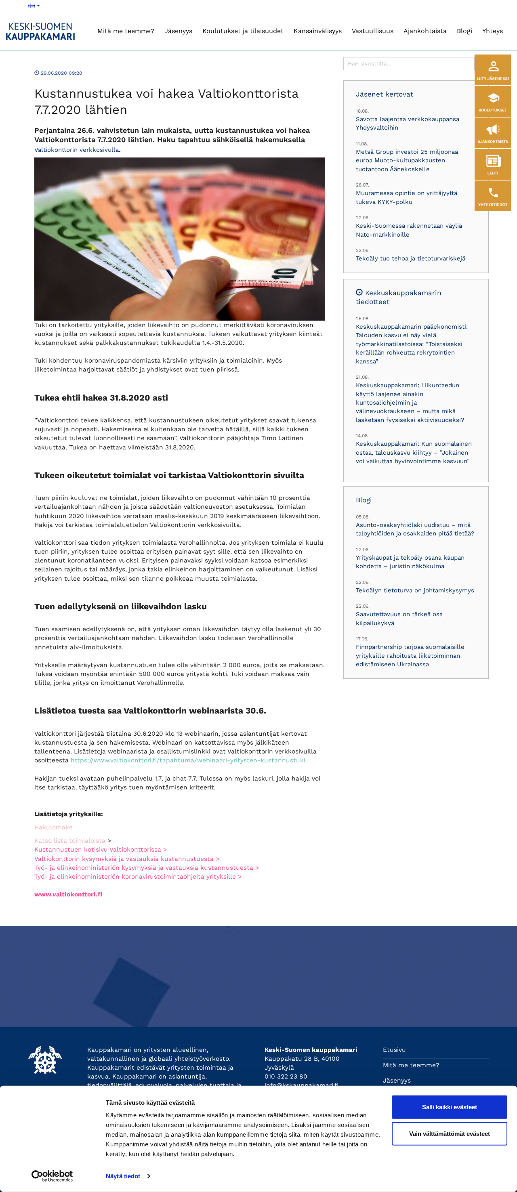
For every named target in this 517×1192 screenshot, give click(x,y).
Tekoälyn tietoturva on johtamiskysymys (415, 590)
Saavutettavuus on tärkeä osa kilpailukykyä (399, 618)
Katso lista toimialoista (69, 840)
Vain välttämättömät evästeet (449, 1133)
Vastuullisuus (372, 31)
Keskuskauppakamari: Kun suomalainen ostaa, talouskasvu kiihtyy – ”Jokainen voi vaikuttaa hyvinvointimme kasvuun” (414, 452)
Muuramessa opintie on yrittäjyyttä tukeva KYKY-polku (406, 197)
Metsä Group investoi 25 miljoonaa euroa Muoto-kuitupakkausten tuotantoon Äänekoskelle (407, 160)
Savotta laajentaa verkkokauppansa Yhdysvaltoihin (407, 123)
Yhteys (492, 31)
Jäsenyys (178, 31)
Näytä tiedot (123, 1176)
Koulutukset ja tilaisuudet (243, 31)
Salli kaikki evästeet (449, 1107)
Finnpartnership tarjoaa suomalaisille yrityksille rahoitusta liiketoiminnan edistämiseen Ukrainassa (410, 655)
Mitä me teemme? (125, 31)
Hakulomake (53, 827)
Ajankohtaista (425, 31)
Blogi (464, 31)
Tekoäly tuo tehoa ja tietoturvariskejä (410, 258)
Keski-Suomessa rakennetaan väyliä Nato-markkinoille (409, 230)
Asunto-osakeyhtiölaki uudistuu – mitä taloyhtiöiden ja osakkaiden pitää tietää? (415, 529)
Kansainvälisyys (318, 31)
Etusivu (394, 1049)
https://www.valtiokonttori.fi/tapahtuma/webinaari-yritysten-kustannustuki (188, 760)
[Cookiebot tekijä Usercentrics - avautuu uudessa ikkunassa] (52, 1176)
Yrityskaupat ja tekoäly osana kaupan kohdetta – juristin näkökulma (410, 562)
